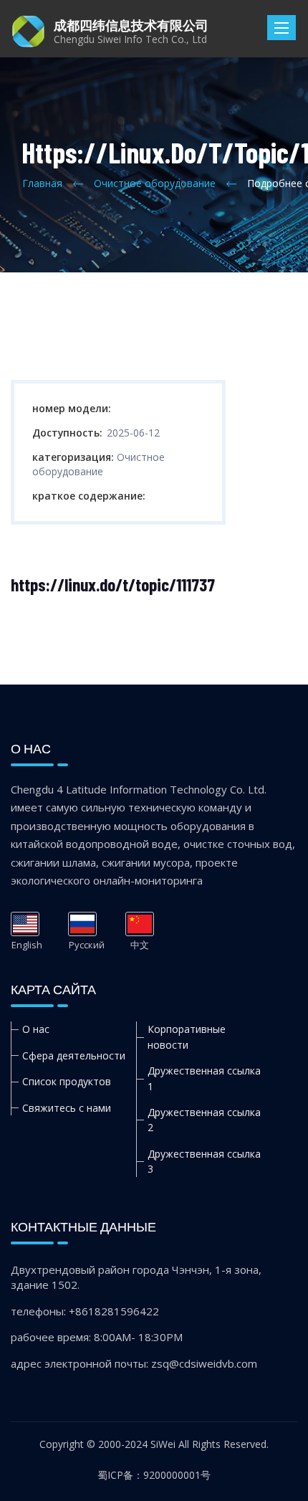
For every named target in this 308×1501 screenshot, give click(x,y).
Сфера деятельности (73, 1055)
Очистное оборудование (155, 183)
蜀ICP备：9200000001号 (154, 1475)
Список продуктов (66, 1081)
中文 (139, 924)
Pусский (82, 924)
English (25, 924)
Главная (42, 183)
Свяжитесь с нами (66, 1108)
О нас (35, 1029)
